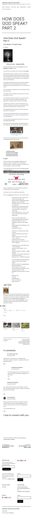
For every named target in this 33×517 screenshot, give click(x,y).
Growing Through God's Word (10, 2)
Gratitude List (10, 194)
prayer (29, 344)
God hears (24, 341)
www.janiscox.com (25, 264)
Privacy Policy (4, 510)
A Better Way (21, 299)
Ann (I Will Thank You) (12, 354)
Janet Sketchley (11, 397)
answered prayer (26, 340)
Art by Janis (13, 7)
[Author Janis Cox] (0, 305)
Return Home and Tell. (10, 120)
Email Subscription (6, 469)
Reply (4, 363)
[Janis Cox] (4, 305)
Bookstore (8, 7)
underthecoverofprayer (17, 367)
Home (3, 7)
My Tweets (4, 486)
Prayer (29, 339)
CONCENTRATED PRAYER (7, 327)
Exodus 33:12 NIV (20, 64)
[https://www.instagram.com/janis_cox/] (25, 460)
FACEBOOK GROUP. (11, 478)
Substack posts (23, 7)
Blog (18, 7)
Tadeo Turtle (14, 215)
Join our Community (6, 9)
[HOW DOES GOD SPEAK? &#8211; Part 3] (25, 325)
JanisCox (5, 340)
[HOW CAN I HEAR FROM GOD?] (16, 325)
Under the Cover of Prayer (18, 298)
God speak (20, 66)
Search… (19, 473)
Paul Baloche (25, 344)
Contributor (20, 341)
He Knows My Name (24, 168)
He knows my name (23, 342)
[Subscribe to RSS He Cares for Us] (22, 460)
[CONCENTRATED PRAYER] (7, 325)
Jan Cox (6, 47)
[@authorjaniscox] (1, 305)
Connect (29, 7)
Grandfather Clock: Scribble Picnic (23, 491)
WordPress (12, 512)
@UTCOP (17, 242)
